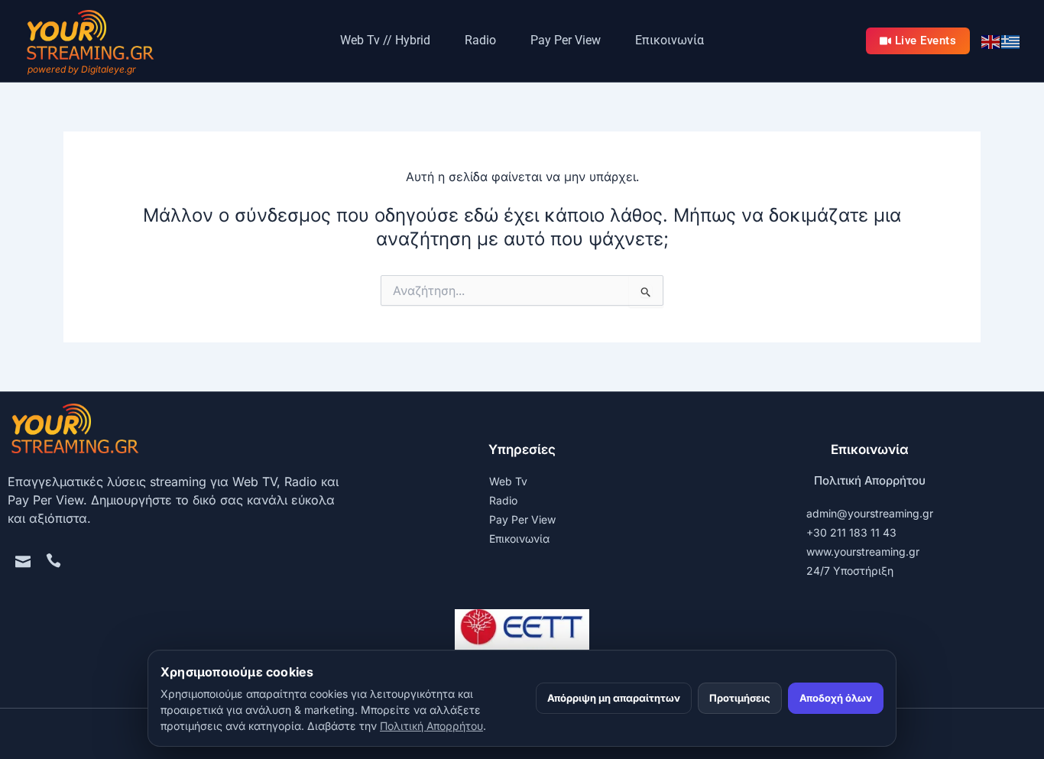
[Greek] (1011, 40)
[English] (991, 40)
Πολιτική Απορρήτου (870, 480)
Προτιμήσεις (739, 698)
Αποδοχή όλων (835, 698)
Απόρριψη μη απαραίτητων (613, 698)
